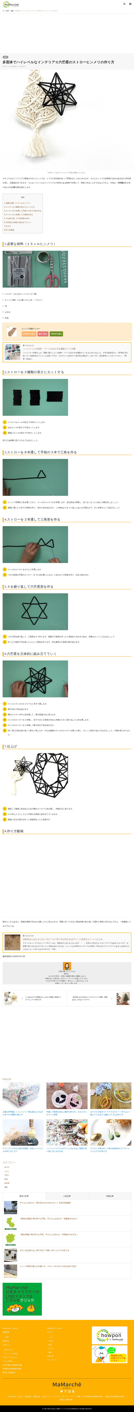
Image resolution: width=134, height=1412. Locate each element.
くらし (6, 1171)
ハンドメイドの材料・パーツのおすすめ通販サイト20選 (49, 348)
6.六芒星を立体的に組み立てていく (17, 222)
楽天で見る (43, 334)
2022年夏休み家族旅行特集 (12, 1365)
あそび (6, 1167)
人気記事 (67, 1196)
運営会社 (6, 1341)
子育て (6, 1175)
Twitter (61, 1391)
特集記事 (110, 1196)
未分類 (6, 1183)
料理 (6, 1179)
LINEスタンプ (9, 1350)
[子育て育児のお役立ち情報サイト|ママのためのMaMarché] (11, 3)
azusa (73, 971)
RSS (73, 1391)
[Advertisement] (67, 33)
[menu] (130, 4)
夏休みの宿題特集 (9, 1372)
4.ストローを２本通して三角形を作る (18, 214)
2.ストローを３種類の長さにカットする (19, 207)
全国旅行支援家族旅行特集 (12, 1369)
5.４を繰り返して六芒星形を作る (16, 218)
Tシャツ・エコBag (10, 1353)
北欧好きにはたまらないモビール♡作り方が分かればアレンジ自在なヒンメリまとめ (62, 939)
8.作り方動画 (9, 230)
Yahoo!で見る (56, 334)
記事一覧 (50, 1356)
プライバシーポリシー (10, 1357)
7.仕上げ (7, 226)
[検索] (124, 4)
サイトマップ (52, 1360)
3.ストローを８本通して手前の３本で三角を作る (22, 211)
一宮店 (6, 1337)
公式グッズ (6, 1345)
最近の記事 (24, 1196)
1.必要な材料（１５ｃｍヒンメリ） (17, 203)
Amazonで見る (29, 334)
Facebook (65, 1391)
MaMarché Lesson (10, 1328)
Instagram (69, 1391)
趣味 (5, 57)
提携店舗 (6, 1332)
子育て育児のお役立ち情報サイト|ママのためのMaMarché (61, 1409)
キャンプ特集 (7, 1361)
